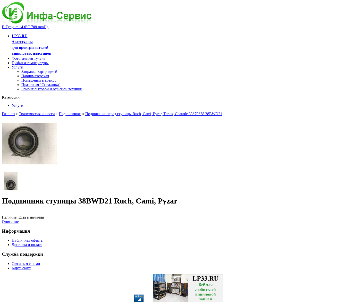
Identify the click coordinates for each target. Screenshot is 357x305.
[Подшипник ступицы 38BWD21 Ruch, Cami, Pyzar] (29, 170)
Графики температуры (30, 63)
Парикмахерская (35, 76)
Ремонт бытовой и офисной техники (51, 89)
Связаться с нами (26, 264)
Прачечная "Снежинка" (40, 85)
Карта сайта (21, 268)
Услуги (17, 67)
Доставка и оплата (27, 245)
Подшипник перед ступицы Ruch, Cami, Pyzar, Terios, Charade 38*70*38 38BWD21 (153, 114)
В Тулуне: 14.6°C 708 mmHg (25, 27)
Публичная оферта (27, 240)
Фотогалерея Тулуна (28, 58)
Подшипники (70, 114)
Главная (8, 114)
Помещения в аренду (38, 80)
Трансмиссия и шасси (37, 114)
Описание (10, 222)
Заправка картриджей (39, 71)
